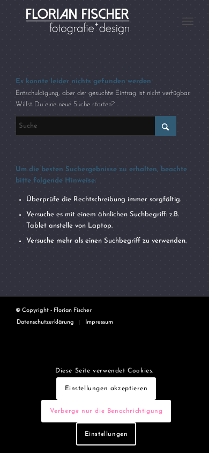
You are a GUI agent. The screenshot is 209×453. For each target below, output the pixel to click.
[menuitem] (187, 21)
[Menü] (187, 21)
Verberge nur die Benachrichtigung (106, 411)
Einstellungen (106, 434)
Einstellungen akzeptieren (106, 388)
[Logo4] (87, 21)
